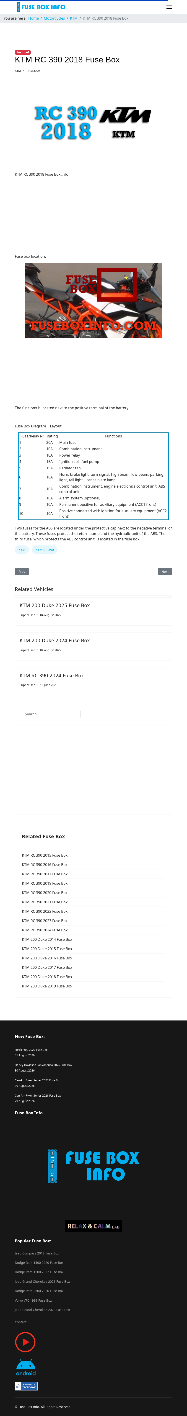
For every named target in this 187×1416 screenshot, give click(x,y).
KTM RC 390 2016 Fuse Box (45, 864)
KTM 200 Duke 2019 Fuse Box (47, 986)
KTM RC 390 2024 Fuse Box (52, 675)
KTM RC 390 (45, 549)
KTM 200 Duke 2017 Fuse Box (47, 967)
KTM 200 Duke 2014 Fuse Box (47, 939)
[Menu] (169, 7)
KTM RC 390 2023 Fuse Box (45, 920)
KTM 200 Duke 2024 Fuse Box (55, 640)
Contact (20, 1322)
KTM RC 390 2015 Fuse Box (45, 855)
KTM (18, 71)
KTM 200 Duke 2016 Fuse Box (47, 958)
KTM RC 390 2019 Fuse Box (45, 883)
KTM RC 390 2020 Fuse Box (45, 892)
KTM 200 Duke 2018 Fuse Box (47, 976)
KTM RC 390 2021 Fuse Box (45, 902)
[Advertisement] (93, 212)
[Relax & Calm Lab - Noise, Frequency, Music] (93, 1226)
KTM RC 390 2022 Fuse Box (45, 911)
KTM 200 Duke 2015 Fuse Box (47, 948)
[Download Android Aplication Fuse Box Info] (93, 1367)
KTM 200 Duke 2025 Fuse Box (55, 605)
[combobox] (51, 714)
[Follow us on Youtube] (93, 1342)
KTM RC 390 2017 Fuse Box (45, 873)
